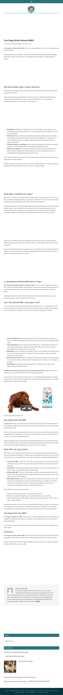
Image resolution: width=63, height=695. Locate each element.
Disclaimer (32, 690)
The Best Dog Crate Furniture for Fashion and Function (20, 677)
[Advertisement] (31, 27)
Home (6, 690)
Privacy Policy (24, 690)
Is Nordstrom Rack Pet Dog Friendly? (39, 681)
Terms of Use (40, 690)
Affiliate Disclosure (15, 690)
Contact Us (55, 690)
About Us (48, 690)
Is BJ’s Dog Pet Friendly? (25, 661)
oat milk (55, 478)
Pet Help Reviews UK (31, 9)
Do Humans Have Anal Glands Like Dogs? (16, 652)
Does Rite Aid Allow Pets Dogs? (15, 656)
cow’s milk (46, 48)
